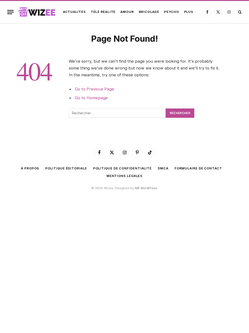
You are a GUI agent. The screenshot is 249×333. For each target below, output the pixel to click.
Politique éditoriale (66, 168)
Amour (127, 12)
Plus (188, 12)
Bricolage (149, 12)
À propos (30, 168)
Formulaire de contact (198, 168)
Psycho (171, 12)
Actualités (74, 12)
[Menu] (10, 12)
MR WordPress (146, 188)
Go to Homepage (91, 97)
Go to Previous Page (94, 89)
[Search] (239, 12)
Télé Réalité (103, 12)
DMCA (163, 168)
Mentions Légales (125, 176)
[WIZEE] (37, 11)
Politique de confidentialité (122, 168)
